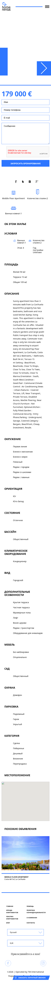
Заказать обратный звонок (32, 977)
